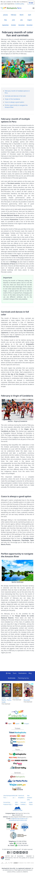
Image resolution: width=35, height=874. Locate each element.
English (10, 723)
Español (17, 723)
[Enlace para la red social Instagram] (11, 853)
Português (26, 723)
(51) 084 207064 (21, 841)
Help (9, 673)
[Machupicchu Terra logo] (10, 8)
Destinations (22, 673)
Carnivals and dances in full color (15, 96)
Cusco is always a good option (14, 102)
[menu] (33, 8)
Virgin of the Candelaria (12, 99)
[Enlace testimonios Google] (26, 853)
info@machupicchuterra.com (19, 818)
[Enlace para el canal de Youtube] (14, 853)
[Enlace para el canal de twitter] (23, 853)
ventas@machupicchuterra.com (18, 820)
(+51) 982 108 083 (21, 843)
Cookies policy (19, 4)
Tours (14, 673)
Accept (31, 3)
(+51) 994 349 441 (22, 845)
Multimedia (11, 678)
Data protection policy (29, 797)
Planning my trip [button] (23, 678)
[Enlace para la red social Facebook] (8, 853)
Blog (30, 673)
